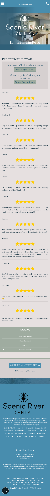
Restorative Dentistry (14, 482)
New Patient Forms (37, 478)
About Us (25, 329)
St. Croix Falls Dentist (10, 465)
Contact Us (16, 484)
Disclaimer (27, 484)
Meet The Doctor (25, 336)
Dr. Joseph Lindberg (24, 465)
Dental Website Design (18, 488)
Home (8, 478)
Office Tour (25, 345)
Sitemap (36, 484)
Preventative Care (33, 480)
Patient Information (20, 478)
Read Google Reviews (25, 69)
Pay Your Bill (30, 482)
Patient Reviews (25, 349)
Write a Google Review (25, 82)
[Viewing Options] (5, 490)
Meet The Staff (25, 341)
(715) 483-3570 (26, 458)
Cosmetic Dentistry (17, 480)
